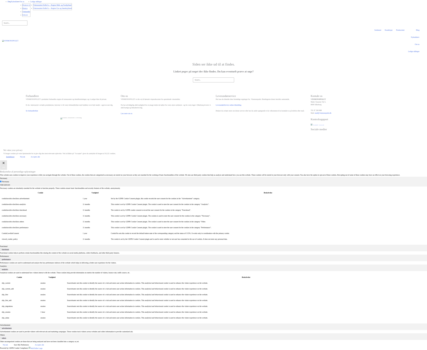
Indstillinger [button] (10, 157)
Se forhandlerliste (32, 111)
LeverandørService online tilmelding (228, 105)
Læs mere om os (126, 113)
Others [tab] (2, 335)
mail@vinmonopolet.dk (323, 113)
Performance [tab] (4, 256)
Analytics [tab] (3, 266)
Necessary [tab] (3, 178)
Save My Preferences (21, 345)
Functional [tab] (3, 246)
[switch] (0, 249)
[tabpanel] (213, 214)
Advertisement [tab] (5, 325)
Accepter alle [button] (35, 157)
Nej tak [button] (22, 157)
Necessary (5, 182)
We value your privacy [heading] (13, 150)
